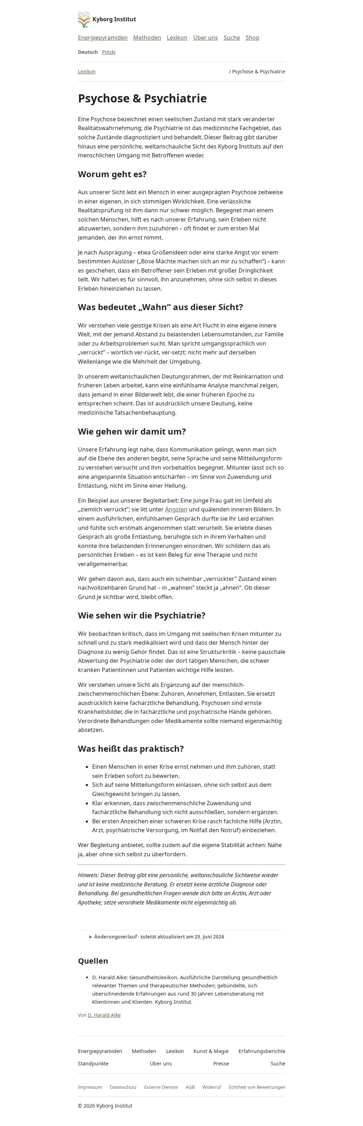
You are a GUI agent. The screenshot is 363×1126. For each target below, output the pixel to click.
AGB (190, 1087)
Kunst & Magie (211, 1051)
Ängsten (176, 509)
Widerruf (211, 1087)
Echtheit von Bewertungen (257, 1087)
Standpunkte (93, 1063)
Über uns (205, 37)
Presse (221, 1063)
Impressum (90, 1087)
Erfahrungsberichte (262, 1051)
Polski (109, 52)
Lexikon (177, 37)
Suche (232, 37)
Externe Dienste (161, 1087)
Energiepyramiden (103, 37)
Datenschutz (123, 1087)
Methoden (147, 37)
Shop (252, 37)
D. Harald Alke (104, 1015)
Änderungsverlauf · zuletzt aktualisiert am (159, 937)
